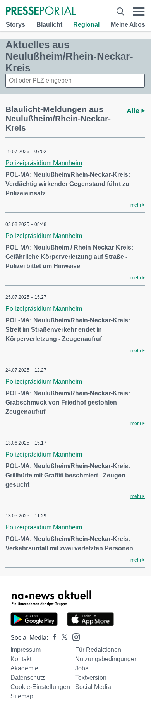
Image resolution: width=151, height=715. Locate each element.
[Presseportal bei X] (62, 637)
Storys (15, 24)
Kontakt (20, 659)
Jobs (81, 668)
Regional (86, 24)
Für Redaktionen (98, 649)
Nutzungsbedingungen (106, 659)
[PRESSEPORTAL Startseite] (41, 11)
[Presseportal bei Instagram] (74, 636)
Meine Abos (128, 24)
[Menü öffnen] (138, 11)
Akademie (24, 668)
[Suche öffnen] (120, 11)
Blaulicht (49, 24)
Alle (134, 111)
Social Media (93, 687)
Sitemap (21, 696)
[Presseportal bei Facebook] (52, 637)
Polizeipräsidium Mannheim (43, 163)
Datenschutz (27, 677)
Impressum (25, 649)
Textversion (90, 677)
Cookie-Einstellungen (40, 687)
